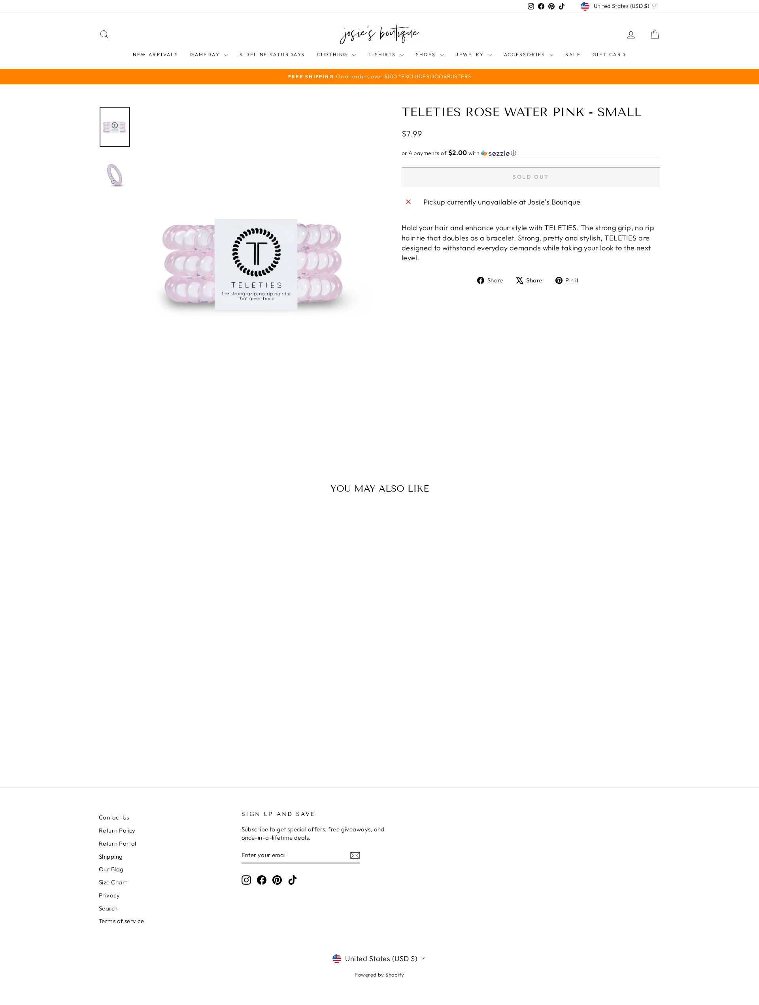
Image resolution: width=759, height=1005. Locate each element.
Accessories (526, 54)
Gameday (206, 54)
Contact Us (114, 817)
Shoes (427, 54)
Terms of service (121, 921)
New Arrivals (155, 54)
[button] (531, 153)
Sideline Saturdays (272, 54)
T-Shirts (383, 54)
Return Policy (117, 830)
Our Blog (111, 869)
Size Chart (113, 882)
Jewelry (471, 54)
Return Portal (117, 843)
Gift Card (609, 54)
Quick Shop (165, 705)
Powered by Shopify (379, 974)
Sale (573, 54)
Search (108, 908)
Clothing (333, 54)
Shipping (111, 856)
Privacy (109, 895)
